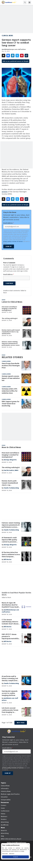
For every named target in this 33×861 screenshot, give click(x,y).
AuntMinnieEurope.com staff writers (14, 49)
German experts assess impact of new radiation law (11, 378)
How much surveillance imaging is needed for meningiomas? (9, 308)
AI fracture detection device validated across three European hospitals (11, 554)
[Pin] (22, 55)
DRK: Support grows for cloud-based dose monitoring (10, 404)
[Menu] (29, 2)
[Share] (8, 55)
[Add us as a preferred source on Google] (26, 55)
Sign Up (9, 246)
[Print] (3, 55)
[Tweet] (17, 55)
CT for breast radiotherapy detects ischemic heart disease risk (10, 622)
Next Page (21, 723)
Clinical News (7, 36)
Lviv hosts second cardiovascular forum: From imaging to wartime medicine (10, 710)
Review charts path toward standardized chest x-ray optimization (11, 331)
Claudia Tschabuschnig (11, 488)
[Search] (25, 2)
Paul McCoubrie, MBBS (11, 470)
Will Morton (7, 559)
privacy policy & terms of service (13, 241)
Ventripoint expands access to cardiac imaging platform (10, 693)
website (5, 192)
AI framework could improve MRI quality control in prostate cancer (9, 540)
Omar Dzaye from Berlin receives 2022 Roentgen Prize (11, 366)
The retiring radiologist (10, 318)
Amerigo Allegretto (10, 460)
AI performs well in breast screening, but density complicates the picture (10, 678)
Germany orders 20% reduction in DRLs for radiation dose (9, 391)
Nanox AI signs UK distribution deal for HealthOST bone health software (11, 605)
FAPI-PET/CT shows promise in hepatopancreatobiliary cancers (11, 636)
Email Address (8, 223)
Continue (9, 283)
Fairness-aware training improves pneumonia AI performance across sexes (11, 343)
